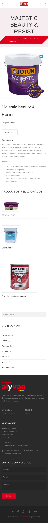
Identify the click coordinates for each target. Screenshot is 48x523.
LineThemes (24, 517)
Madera (4, 362)
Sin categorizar (7, 367)
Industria (5, 351)
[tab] (9, 132)
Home (25, 38)
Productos (34, 38)
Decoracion (6, 335)
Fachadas (5, 346)
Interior (12, 123)
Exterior (4, 341)
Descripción (9, 132)
